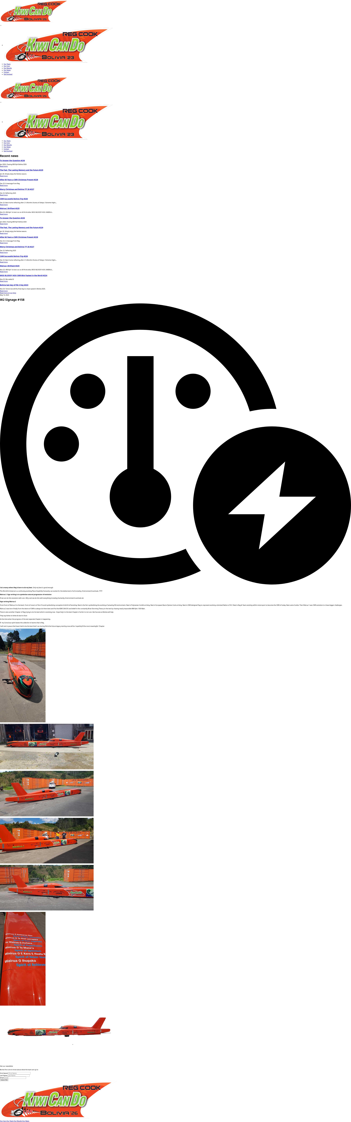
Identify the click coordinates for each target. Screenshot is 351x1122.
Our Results (8, 68)
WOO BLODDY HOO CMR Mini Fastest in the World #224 (23, 275)
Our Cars (7, 66)
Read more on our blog (8, 293)
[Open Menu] (0, 25)
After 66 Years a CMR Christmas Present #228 (19, 180)
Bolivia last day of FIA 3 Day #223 (14, 285)
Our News (7, 70)
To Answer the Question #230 (12, 160)
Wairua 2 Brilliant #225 (9, 208)
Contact (6, 72)
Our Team (7, 64)
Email (2, 1078)
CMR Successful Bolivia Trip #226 (14, 199)
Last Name (4, 1076)
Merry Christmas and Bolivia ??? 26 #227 (17, 189)
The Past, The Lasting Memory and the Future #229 (21, 170)
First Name (4, 1073)
